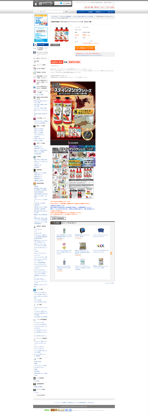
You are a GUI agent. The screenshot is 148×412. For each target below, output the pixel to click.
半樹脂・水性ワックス (39, 138)
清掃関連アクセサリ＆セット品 (40, 276)
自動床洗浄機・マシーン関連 (40, 373)
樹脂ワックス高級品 (38, 132)
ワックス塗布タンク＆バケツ (40, 330)
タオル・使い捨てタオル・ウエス (40, 248)
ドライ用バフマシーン (39, 367)
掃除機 (35, 363)
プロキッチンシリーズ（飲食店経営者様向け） (40, 222)
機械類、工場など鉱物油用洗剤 (40, 215)
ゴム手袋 (36, 251)
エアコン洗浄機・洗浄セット (40, 294)
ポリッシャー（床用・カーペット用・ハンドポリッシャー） (40, 343)
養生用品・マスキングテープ (40, 284)
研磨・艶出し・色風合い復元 (40, 159)
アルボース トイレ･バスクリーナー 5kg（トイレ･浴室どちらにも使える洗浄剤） (82, 267)
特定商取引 (100, 11)
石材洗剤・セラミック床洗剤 (40, 207)
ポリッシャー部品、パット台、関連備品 (40, 355)
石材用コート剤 (37, 165)
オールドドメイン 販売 (85, 410)
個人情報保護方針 (82, 402)
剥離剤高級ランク (38, 178)
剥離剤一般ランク (38, 174)
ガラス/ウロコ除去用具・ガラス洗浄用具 (41, 313)
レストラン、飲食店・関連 (40, 108)
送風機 (35, 369)
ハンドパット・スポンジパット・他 (40, 281)
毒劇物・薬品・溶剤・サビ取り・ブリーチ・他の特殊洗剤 (40, 219)
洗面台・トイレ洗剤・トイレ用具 (40, 196)
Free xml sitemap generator (99, 410)
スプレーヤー (37, 255)
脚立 (35, 286)
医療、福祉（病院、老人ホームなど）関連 (40, 101)
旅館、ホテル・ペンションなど (40, 110)
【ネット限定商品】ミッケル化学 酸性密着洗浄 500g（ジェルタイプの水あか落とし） (64, 236)
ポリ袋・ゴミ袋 (37, 233)
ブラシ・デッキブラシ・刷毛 (40, 257)
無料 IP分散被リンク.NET (76, 410)
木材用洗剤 (36, 205)
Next (111, 253)
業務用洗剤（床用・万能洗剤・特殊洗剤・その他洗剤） (40, 189)
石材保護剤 (36, 167)
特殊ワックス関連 (38, 140)
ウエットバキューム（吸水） (40, 365)
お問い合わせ (111, 11)
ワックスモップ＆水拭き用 (40, 324)
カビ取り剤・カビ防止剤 (39, 203)
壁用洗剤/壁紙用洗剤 (39, 191)
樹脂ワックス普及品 (38, 128)
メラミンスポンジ (38, 229)
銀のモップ (43, 3)
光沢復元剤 (36, 136)
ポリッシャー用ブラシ (39, 346)
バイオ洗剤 (36, 381)
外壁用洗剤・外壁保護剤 (39, 208)
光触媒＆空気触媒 (38, 386)
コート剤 (36, 392)
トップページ (82, 11)
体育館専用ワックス (38, 148)
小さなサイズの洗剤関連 (39, 123)
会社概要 (90, 11)
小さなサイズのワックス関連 (40, 121)
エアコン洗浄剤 (37, 299)
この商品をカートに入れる (86, 48)
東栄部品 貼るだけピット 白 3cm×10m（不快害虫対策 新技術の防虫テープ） (82, 252)
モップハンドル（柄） (39, 322)
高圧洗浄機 (36, 371)
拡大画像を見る (56, 44)
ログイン (103, 7)
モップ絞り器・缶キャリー (40, 335)
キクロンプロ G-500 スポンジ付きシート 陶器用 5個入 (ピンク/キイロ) (64, 252)
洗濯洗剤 (36, 186)
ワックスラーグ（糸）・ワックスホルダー (40, 327)
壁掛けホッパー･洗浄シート (40, 292)
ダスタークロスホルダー (39, 269)
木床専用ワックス (38, 146)
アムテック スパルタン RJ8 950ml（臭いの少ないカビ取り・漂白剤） (63, 267)
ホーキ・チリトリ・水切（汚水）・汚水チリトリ (40, 259)
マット (35, 231)
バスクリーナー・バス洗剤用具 (40, 200)
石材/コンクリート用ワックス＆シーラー (41, 162)
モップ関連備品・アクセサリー (40, 332)
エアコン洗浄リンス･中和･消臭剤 (40, 297)
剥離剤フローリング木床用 (40, 172)
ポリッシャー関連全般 (66, 16)
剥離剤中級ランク (38, 176)
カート (111, 7)
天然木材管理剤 (37, 153)
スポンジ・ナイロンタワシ (40, 253)
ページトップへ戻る (109, 283)
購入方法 (97, 7)
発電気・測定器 (37, 361)
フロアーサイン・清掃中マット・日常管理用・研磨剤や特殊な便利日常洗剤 (40, 236)
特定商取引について (71, 402)
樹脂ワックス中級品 (38, 130)
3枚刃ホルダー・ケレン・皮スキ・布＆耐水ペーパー (40, 241)
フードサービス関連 (38, 94)
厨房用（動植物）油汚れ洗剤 (40, 193)
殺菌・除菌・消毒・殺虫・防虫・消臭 (40, 211)
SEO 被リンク (91, 410)
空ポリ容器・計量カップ (39, 279)
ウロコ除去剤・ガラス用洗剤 (40, 316)
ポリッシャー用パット (39, 348)
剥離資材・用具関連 (38, 180)
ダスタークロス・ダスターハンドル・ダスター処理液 (40, 272)
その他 (35, 375)
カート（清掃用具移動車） (40, 262)
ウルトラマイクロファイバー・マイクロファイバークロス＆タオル (40, 266)
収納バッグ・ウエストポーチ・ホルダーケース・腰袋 (40, 244)
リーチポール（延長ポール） (40, 311)
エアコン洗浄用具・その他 (40, 301)
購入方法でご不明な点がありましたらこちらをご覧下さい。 (89, 55)
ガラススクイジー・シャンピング (40, 308)
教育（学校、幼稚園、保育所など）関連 (40, 105)
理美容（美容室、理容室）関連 (40, 114)
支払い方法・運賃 (89, 7)
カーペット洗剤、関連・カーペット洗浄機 (40, 351)
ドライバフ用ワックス (39, 134)
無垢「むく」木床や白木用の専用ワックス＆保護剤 (40, 151)
